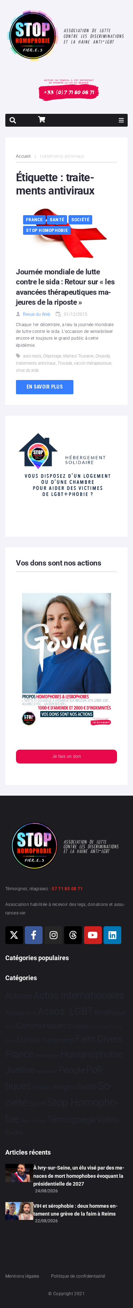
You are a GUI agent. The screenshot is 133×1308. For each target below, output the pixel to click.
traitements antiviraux (36, 363)
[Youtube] (93, 935)
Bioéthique (110, 1013)
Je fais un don (66, 756)
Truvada (64, 363)
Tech (25, 1121)
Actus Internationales (78, 995)
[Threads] (73, 935)
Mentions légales (22, 1276)
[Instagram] (53, 935)
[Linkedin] (112, 935)
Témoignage (71, 1119)
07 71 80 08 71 (67, 888)
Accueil (23, 156)
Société (80, 219)
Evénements (58, 1040)
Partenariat (46, 1071)
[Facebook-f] (34, 935)
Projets (41, 1087)
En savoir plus (45, 387)
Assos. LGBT (65, 1011)
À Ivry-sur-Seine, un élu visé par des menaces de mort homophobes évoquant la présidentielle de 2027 (78, 1176)
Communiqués (41, 1025)
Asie (31, 1012)
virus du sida (27, 370)
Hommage (47, 1056)
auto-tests (32, 356)
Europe (28, 1039)
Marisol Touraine (78, 356)
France (34, 219)
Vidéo (108, 1119)
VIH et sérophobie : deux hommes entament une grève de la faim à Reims (75, 1210)
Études (14, 1132)
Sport (37, 1103)
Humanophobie (91, 1054)
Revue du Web (36, 314)
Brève (10, 1027)
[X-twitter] (14, 935)
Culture (78, 1026)
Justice (19, 1070)
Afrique (14, 1012)
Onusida (102, 356)
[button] (121, 120)
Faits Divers (99, 1039)
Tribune (38, 1121)
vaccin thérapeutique (92, 363)
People (72, 1070)
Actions (18, 996)
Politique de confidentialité (78, 1276)
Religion (64, 1087)
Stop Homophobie (47, 230)
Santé (57, 219)
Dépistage (52, 356)
